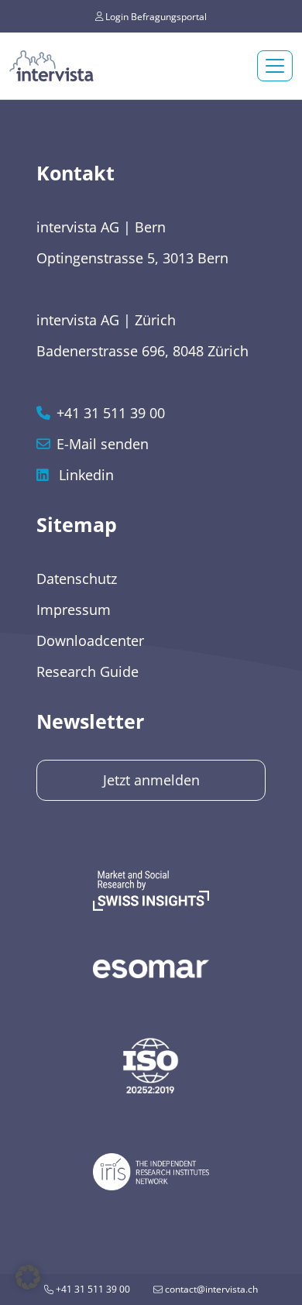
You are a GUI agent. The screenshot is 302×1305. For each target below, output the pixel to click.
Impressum (73, 609)
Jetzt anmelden (151, 780)
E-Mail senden (103, 443)
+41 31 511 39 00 (91, 1289)
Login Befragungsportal (155, 15)
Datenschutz (76, 578)
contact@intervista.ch (210, 1289)
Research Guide (87, 671)
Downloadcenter (90, 640)
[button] (28, 1277)
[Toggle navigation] (275, 65)
